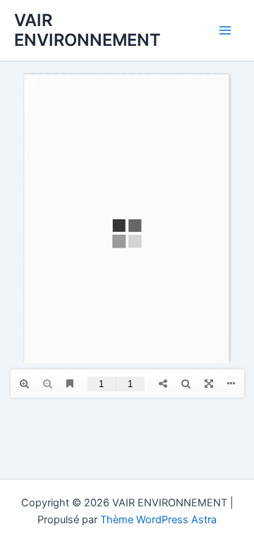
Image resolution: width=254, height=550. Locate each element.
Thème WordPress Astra (158, 519)
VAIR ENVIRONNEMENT (87, 30)
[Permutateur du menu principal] (225, 30)
